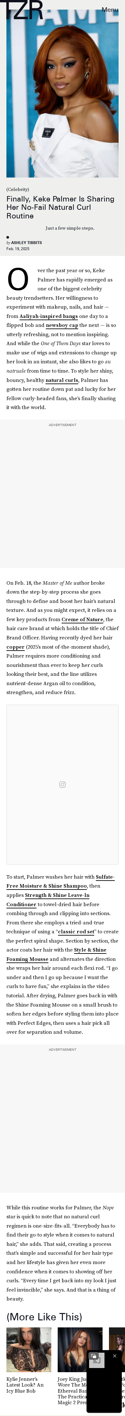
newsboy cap (62, 324)
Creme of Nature (82, 619)
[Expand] (93, 1356)
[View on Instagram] (62, 784)
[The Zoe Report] (21, 9)
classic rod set (76, 931)
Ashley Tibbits (26, 242)
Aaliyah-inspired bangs (49, 316)
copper (15, 646)
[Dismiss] (115, 1356)
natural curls (62, 380)
